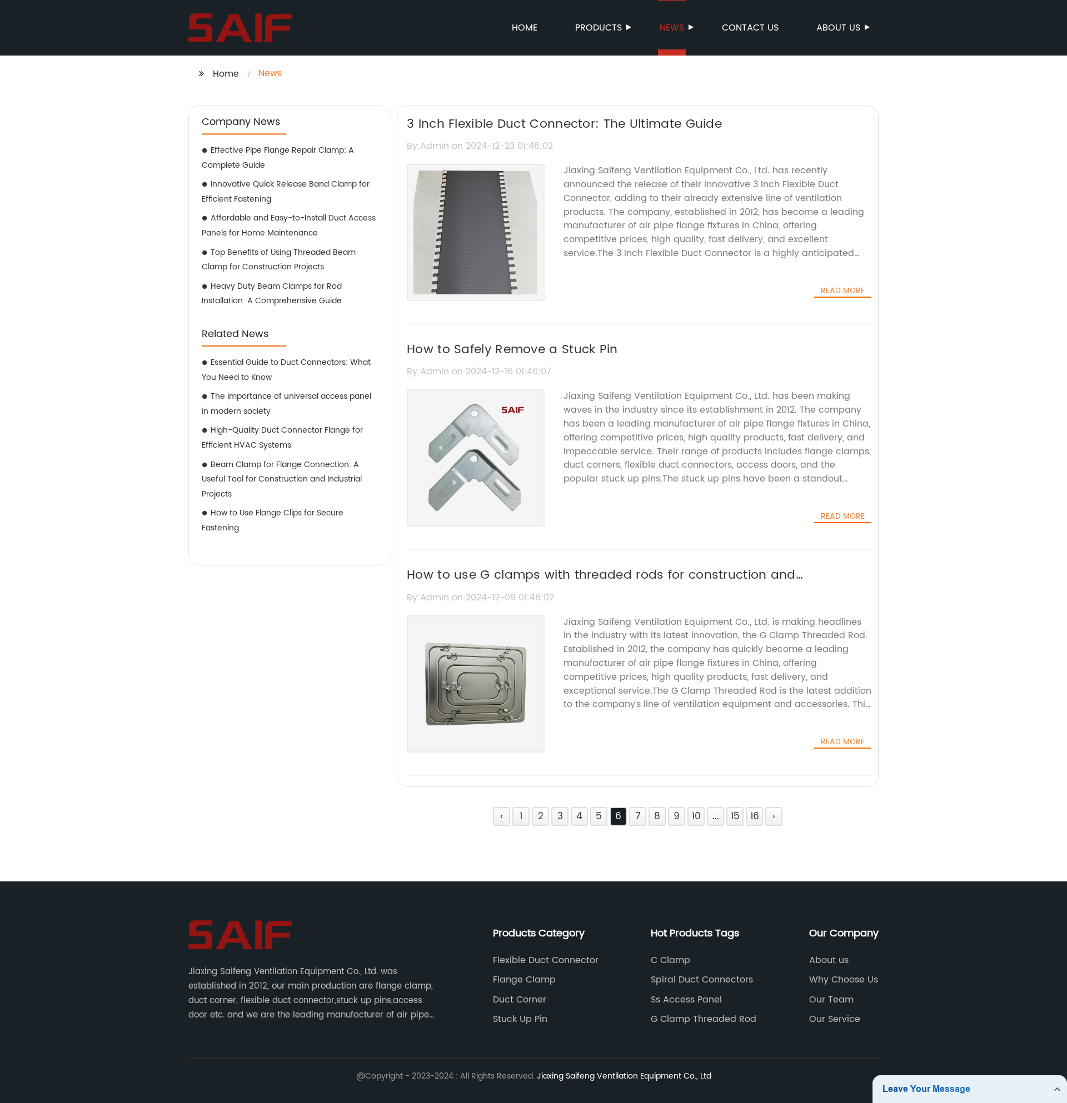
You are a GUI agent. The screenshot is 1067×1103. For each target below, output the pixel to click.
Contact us (750, 28)
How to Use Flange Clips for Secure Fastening (272, 520)
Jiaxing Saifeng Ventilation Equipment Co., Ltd (624, 1076)
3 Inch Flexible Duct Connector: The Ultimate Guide (564, 124)
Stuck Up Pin (520, 1019)
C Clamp (670, 960)
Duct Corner (519, 999)
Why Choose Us (843, 979)
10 (696, 816)
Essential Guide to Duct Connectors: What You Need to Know (286, 370)
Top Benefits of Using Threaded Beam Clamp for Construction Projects (279, 260)
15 (735, 816)
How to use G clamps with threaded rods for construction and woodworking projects (601, 585)
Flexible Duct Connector (546, 960)
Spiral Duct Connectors (702, 979)
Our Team (831, 999)
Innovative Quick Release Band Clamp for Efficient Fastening (286, 191)
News (672, 28)
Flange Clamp (524, 979)
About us (838, 28)
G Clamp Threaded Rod (703, 1019)
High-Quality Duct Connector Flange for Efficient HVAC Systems (282, 438)
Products (598, 28)
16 (754, 816)
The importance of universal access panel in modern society (286, 404)
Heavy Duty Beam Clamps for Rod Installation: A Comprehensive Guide (272, 294)
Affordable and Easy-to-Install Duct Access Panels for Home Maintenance (289, 225)
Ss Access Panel (686, 999)
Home (524, 28)
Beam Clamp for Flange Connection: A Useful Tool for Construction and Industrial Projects (282, 479)
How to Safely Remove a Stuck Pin (512, 349)
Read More (843, 291)
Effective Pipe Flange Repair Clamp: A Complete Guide (278, 158)
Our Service (834, 1019)
